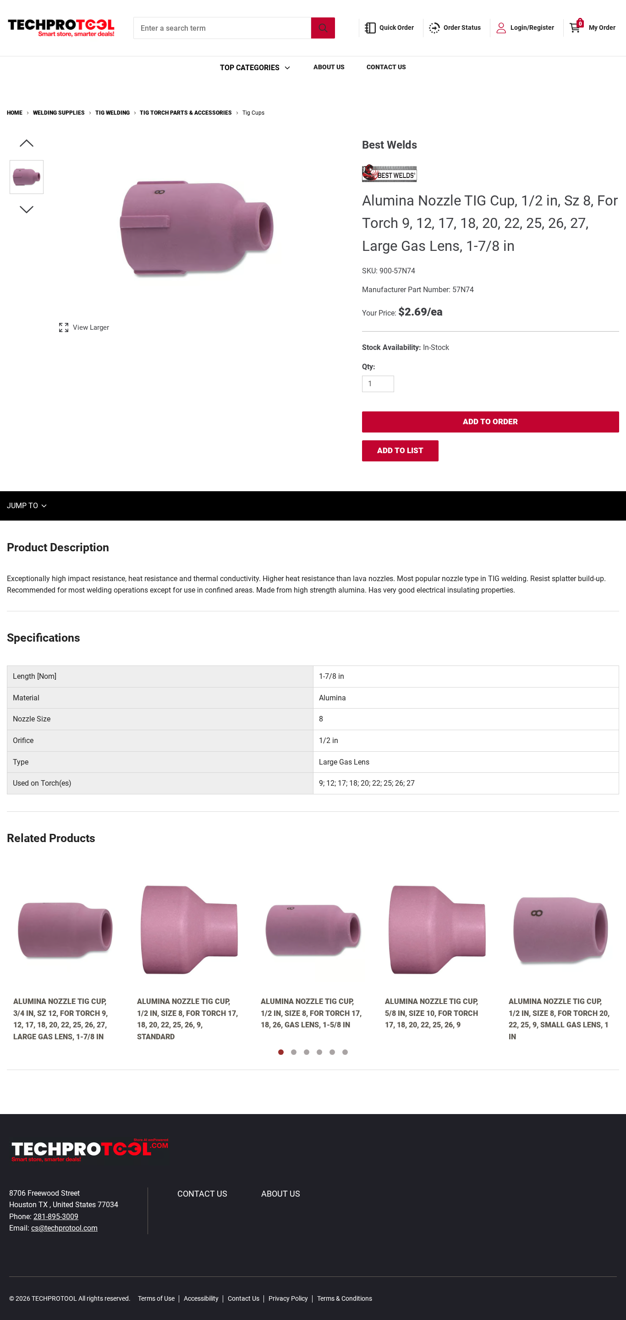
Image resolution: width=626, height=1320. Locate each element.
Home (14, 113)
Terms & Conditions (344, 1298)
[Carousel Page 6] (345, 1052)
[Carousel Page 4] (319, 1052)
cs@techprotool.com (64, 1228)
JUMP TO (23, 505)
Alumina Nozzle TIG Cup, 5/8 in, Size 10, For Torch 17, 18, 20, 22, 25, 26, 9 (431, 1013)
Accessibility (201, 1298)
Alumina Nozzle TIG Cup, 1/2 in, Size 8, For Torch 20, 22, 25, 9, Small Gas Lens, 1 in (559, 1019)
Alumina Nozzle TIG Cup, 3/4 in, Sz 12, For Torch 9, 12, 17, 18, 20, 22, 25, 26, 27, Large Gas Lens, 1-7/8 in (60, 1019)
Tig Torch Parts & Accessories (186, 113)
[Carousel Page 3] (306, 1052)
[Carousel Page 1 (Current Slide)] (281, 1052)
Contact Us (386, 67)
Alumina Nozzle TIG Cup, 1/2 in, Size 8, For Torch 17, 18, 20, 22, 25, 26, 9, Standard (187, 1019)
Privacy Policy (288, 1298)
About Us (329, 67)
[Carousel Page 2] (294, 1052)
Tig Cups (253, 113)
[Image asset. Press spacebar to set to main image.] (27, 177)
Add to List (400, 450)
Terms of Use (156, 1298)
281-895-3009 (55, 1216)
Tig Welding (112, 113)
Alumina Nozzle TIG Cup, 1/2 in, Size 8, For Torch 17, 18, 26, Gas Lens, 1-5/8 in (311, 1013)
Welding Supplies (59, 113)
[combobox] (234, 28)
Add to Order (490, 421)
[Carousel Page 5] (332, 1052)
